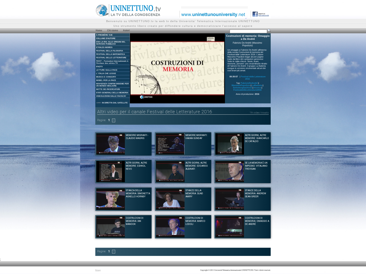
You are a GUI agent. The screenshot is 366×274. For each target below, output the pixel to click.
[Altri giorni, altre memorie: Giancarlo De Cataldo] (229, 153)
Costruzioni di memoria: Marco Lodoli (195, 221)
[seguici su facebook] (259, 17)
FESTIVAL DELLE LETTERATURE (111, 58)
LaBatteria (257, 85)
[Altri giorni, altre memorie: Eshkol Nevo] (110, 181)
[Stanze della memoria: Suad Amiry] (170, 208)
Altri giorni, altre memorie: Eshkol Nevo (136, 165)
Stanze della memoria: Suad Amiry (194, 193)
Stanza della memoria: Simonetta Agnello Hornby (138, 193)
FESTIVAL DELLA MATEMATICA (110, 54)
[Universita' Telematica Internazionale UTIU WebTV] (128, 16)
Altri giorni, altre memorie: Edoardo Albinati (196, 165)
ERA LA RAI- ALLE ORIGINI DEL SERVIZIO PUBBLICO (110, 43)
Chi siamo (112, 30)
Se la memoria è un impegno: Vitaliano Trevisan (256, 165)
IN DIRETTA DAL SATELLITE (114, 103)
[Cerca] (269, 31)
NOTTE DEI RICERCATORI (108, 89)
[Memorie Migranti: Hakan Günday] (170, 153)
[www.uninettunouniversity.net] (212, 17)
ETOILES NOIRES (104, 47)
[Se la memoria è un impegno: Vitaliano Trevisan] (229, 181)
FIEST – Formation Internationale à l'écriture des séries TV (112, 62)
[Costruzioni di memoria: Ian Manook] (110, 236)
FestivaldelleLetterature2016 (247, 90)
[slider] (172, 100)
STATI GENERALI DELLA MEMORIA (112, 93)
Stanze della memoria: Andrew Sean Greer (255, 193)
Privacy (98, 270)
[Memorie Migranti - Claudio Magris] (110, 153)
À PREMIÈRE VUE (104, 35)
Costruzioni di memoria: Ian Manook (134, 221)
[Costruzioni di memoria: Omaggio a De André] (229, 236)
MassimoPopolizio (241, 85)
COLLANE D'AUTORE (106, 38)
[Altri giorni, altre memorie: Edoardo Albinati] (170, 181)
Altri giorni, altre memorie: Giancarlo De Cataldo (257, 138)
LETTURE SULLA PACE (106, 70)
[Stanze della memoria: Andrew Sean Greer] (229, 208)
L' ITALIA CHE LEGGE (106, 73)
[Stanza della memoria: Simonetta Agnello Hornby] (110, 208)
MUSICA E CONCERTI (106, 77)
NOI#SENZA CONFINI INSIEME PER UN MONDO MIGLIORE (112, 85)
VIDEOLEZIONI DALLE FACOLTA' (111, 96)
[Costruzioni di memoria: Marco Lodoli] (170, 236)
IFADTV (99, 67)
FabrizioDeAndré (249, 83)
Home (99, 30)
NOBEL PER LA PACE (106, 80)
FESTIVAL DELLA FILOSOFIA (109, 51)
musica (257, 87)
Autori (126, 30)
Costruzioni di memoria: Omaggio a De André (257, 221)
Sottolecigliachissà (242, 87)
